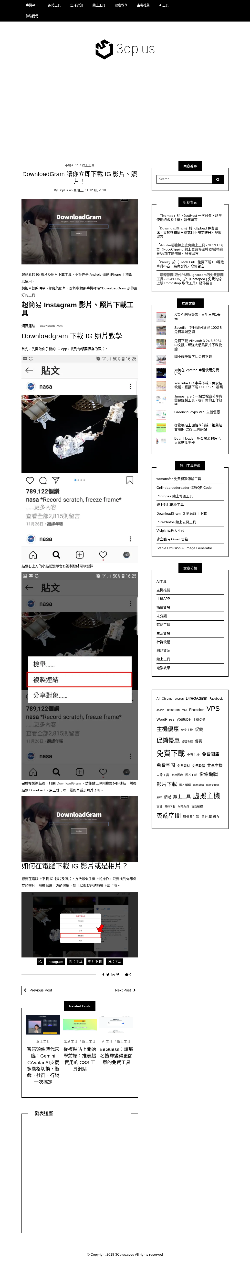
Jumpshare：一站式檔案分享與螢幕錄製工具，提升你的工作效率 (198, 400)
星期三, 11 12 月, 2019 (89, 190)
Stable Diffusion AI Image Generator (184, 548)
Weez (164, 262)
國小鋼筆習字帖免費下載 (193, 357)
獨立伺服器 (212, 785)
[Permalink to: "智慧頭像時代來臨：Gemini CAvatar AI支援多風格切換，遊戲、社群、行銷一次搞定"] (43, 1024)
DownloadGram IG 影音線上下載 (181, 513)
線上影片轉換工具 (170, 505)
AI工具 (164, 5)
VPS (213, 708)
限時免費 (183, 806)
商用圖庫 (177, 774)
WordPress (165, 719)
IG (40, 962)
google (160, 709)
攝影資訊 (163, 607)
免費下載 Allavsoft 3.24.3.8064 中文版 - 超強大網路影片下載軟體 (198, 345)
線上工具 (99, 5)
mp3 (184, 709)
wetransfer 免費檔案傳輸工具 (178, 479)
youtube (184, 719)
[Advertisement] (125, 114)
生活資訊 (76, 5)
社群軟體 (163, 642)
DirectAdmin (196, 698)
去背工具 (162, 775)
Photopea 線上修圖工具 (174, 496)
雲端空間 (168, 815)
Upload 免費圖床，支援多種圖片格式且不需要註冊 (187, 230)
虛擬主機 (206, 796)
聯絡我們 (32, 16)
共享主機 (215, 765)
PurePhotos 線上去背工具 (176, 522)
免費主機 (193, 755)
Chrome (167, 698)
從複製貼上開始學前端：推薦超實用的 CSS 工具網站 (198, 427)
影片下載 (95, 962)
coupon (179, 698)
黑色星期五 (210, 816)
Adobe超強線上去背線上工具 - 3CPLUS (191, 245)
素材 (159, 797)
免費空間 (165, 765)
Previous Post (40, 990)
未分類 (161, 616)
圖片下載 (76, 962)
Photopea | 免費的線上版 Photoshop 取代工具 (189, 281)
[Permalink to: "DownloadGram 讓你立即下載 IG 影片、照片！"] (79, 231)
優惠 (198, 741)
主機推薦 (143, 5)
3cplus (63, 190)
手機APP (32, 5)
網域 (167, 797)
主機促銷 (199, 719)
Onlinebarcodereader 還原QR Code (184, 487)
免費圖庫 (210, 754)
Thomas (166, 215)
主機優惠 (167, 729)
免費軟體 (198, 766)
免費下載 (170, 753)
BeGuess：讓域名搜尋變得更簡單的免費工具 (116, 1056)
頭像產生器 (191, 817)
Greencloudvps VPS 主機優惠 (197, 412)
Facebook (216, 698)
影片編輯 (185, 784)
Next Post (123, 990)
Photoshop (196, 710)
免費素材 (183, 766)
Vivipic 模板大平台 (170, 531)
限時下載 (170, 806)
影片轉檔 (198, 785)
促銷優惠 (168, 740)
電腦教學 (121, 5)
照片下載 (114, 962)
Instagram (55, 962)
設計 (159, 806)
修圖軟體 (187, 741)
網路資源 (163, 650)
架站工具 (54, 5)
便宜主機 (187, 729)
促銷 (199, 729)
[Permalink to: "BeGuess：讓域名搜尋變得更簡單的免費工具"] (116, 1024)
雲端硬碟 (197, 806)
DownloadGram (51, 326)
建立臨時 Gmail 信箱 (172, 539)
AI (158, 698)
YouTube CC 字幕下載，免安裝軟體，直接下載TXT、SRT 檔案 (198, 385)
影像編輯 (208, 774)
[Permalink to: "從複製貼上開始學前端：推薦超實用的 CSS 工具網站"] (80, 1024)
